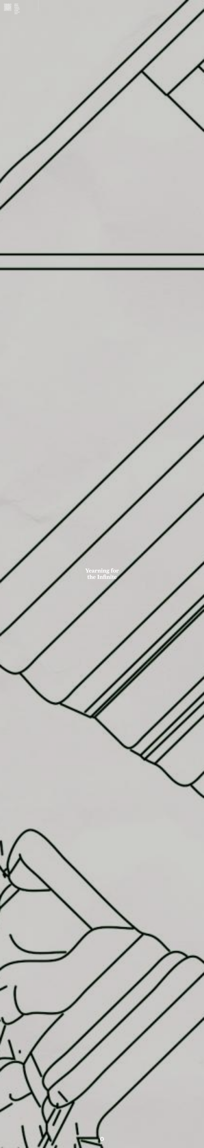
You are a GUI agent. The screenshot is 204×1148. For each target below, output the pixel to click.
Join (16, 13)
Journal (17, 8)
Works (16, 5)
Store (16, 10)
